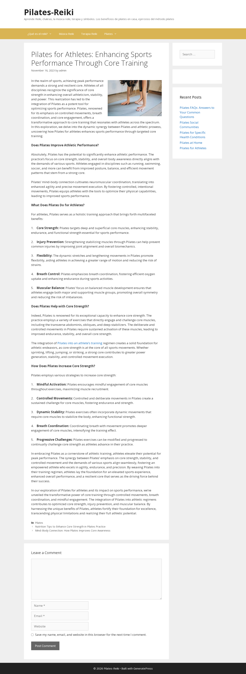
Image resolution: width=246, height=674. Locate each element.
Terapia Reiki (89, 34)
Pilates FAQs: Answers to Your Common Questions (197, 112)
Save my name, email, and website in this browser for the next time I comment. (90, 635)
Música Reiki (66, 34)
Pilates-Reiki (49, 11)
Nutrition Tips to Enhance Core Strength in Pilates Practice (70, 526)
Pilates (108, 34)
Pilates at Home (191, 143)
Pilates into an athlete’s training (79, 343)
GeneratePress (143, 668)
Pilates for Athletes (193, 148)
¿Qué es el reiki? (38, 34)
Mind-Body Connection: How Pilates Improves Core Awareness (72, 530)
